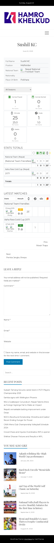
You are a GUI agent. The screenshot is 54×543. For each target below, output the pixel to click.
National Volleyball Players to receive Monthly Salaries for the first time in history (34, 505)
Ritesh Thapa (42, 244)
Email (7, 331)
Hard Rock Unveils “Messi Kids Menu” (34, 471)
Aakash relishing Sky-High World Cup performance (32, 455)
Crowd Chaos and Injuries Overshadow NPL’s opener (27, 432)
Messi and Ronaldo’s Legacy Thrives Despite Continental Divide (33, 521)
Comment (9, 286)
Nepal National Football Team (32, 70)
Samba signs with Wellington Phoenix (20, 397)
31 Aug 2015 (9, 208)
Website (7, 341)
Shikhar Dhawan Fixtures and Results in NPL (23, 436)
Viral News (28, 539)
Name (7, 320)
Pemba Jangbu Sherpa (16, 256)
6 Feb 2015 (10, 224)
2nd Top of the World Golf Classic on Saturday (32, 487)
